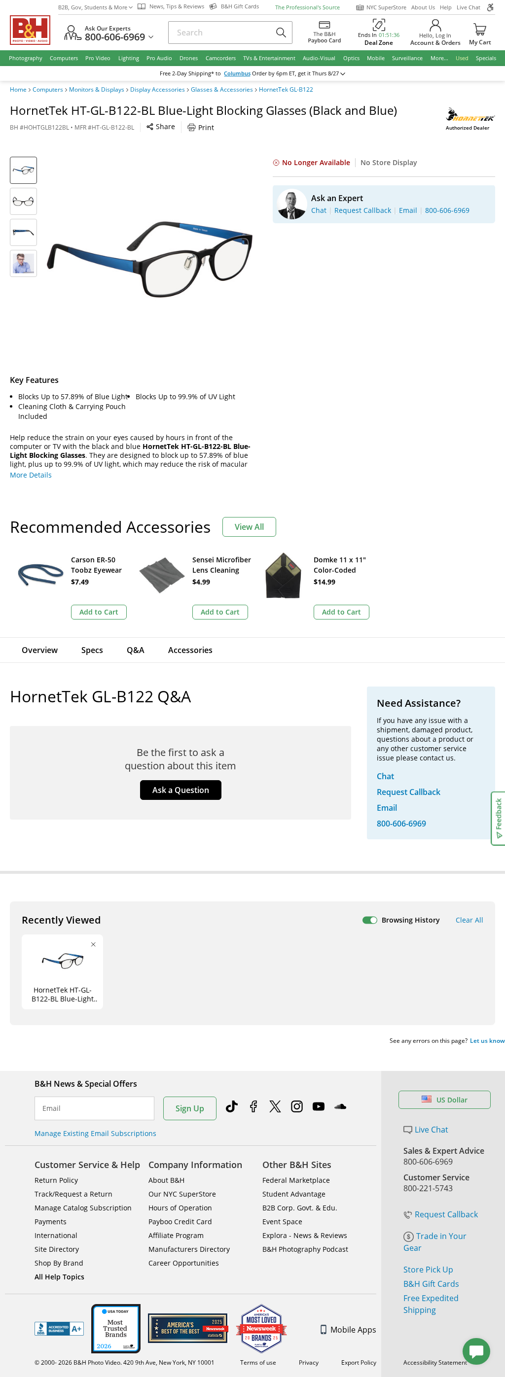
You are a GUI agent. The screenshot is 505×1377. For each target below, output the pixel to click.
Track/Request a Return (73, 1194)
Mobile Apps (353, 1329)
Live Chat (468, 7)
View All (249, 526)
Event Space (282, 1221)
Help (446, 7)
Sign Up (190, 1108)
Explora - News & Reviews (304, 1235)
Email (51, 1108)
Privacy (309, 1362)
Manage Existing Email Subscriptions (95, 1133)
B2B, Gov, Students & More (92, 7)
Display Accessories (157, 90)
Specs (92, 650)
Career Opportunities (183, 1263)
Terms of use (258, 1362)
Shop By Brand (59, 1263)
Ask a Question (180, 790)
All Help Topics (59, 1276)
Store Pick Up (428, 1269)
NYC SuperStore (386, 7)
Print (206, 127)
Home (18, 90)
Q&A (135, 650)
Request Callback (446, 1214)
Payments (51, 1221)
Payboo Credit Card (180, 1221)
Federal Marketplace (296, 1180)
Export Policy (358, 1362)
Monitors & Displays (96, 90)
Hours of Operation (180, 1207)
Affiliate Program (176, 1235)
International (56, 1235)
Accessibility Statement (435, 1362)
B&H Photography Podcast (305, 1249)
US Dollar (452, 1099)
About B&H (166, 1180)
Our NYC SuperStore (182, 1194)
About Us (423, 7)
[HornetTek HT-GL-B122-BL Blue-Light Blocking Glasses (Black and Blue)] (149, 259)
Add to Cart (98, 612)
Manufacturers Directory (189, 1249)
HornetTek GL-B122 (286, 90)
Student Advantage (293, 1194)
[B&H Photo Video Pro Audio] (34, 30)
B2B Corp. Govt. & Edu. (299, 1207)
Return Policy (56, 1180)
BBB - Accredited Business (59, 1328)
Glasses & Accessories (222, 90)
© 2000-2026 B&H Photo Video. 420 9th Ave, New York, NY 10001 (125, 1362)
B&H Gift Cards (431, 1283)
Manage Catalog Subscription (83, 1207)
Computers (48, 90)
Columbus (237, 73)
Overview (40, 650)
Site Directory (57, 1249)
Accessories (190, 650)
